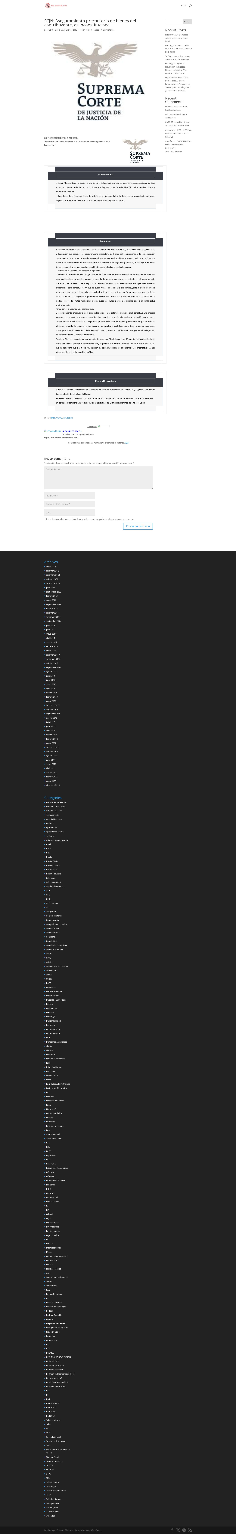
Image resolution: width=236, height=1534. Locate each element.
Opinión (49, 1281)
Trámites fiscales (53, 1499)
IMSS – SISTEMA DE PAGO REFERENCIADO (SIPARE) (178, 133)
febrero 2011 (52, 776)
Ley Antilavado (52, 1226)
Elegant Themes (65, 1530)
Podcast (49, 1311)
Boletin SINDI (52, 861)
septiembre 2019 (53, 604)
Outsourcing (51, 1285)
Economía (50, 1054)
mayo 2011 (51, 764)
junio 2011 (50, 760)
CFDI (48, 899)
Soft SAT (50, 1465)
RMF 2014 (50, 1411)
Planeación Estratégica (56, 1306)
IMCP (48, 1151)
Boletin (49, 857)
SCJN (48, 1432)
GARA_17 (169, 122)
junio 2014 (50, 629)
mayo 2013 (51, 684)
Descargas (51, 1016)
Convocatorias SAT (54, 949)
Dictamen (50, 1025)
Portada (49, 1319)
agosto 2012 (51, 718)
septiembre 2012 (53, 713)
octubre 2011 (52, 751)
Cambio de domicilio (55, 886)
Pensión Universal (54, 1302)
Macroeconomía (53, 1247)
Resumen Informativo (55, 1386)
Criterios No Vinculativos (57, 966)
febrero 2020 (52, 596)
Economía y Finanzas (55, 1058)
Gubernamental (53, 1134)
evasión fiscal (52, 1075)
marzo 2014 (51, 642)
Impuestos (51, 1155)
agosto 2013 (51, 671)
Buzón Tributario (53, 873)
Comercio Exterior (54, 915)
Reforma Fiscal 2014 (55, 1365)
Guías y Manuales (54, 1138)
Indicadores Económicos (57, 1168)
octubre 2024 (52, 579)
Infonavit (50, 1176)
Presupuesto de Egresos (57, 1327)
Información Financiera (56, 1180)
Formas (49, 1117)
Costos (49, 953)
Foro (48, 1130)
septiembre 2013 (53, 667)
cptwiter (49, 962)
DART (48, 983)
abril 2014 (50, 638)
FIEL (48, 1092)
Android (49, 823)
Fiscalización (51, 1109)
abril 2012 (50, 730)
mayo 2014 (51, 634)
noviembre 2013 (53, 659)
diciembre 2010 (53, 785)
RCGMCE (50, 1353)
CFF (48, 907)
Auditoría (50, 836)
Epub (48, 1063)
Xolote (168, 114)
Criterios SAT (52, 970)
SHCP (48, 1445)
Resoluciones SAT (54, 1378)
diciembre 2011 (53, 747)
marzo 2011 (51, 772)
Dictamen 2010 (53, 1029)
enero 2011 (51, 781)
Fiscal (48, 1105)
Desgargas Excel (53, 1021)
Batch (48, 844)
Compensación (52, 920)
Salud (48, 1424)
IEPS (48, 1142)
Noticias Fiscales (53, 1268)
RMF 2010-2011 (53, 1403)
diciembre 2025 (53, 570)
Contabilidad (51, 941)
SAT (48, 1428)
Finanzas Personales (55, 1100)
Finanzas (50, 1096)
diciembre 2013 (53, 655)
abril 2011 (50, 768)
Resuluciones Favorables (57, 1382)
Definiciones (51, 1008)
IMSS (48, 1159)
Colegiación (51, 911)
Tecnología (51, 1486)
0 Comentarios (107, 30)
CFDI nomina (52, 903)
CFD (48, 894)
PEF (48, 1298)
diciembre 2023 (53, 583)
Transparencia (52, 1503)
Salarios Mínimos (53, 1420)
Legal (48, 1218)
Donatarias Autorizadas (56, 1042)
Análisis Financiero (54, 819)
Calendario (51, 878)
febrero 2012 (52, 739)
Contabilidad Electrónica (56, 945)
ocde (48, 1273)
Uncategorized (52, 1507)
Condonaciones (53, 932)
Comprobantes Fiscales (56, 924)
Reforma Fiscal (52, 1361)
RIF (47, 1395)
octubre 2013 (52, 663)
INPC (48, 1189)
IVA (47, 1210)
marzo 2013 (51, 692)
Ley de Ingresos (53, 1231)
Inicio (183, 6)
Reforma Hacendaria (55, 1369)
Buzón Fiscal (51, 869)
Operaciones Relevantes (57, 1277)
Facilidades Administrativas (58, 1084)
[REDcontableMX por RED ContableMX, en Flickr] (52, 431)
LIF (47, 1239)
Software (50, 1469)
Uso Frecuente (52, 1511)
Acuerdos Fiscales (54, 810)
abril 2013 (50, 688)
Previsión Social (53, 1332)
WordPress (96, 1530)
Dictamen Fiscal (53, 1033)
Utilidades (50, 1515)
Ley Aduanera (52, 1222)
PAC (48, 1289)
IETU (48, 1147)
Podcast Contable (54, 1315)
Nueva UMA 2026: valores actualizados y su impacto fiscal (176, 38)
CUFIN (49, 974)
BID (48, 852)
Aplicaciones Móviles (55, 831)
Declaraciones (52, 995)
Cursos (49, 978)
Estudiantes (51, 1071)
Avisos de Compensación (57, 840)
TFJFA (48, 1494)
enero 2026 (51, 566)
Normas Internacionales (56, 1256)
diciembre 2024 (53, 575)
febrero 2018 (52, 608)
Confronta (50, 936)
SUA (48, 1478)
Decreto (49, 1004)
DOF (48, 1037)
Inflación (50, 1172)
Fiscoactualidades (54, 1113)
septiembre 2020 (53, 591)
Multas (49, 1252)
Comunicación (52, 928)
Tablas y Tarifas (53, 1482)
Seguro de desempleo (56, 1441)
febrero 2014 (52, 646)
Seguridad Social (53, 1437)
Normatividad (52, 1260)
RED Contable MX (56, 30)
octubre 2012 (52, 709)
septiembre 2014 (53, 621)
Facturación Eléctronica (56, 1088)
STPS (48, 1473)
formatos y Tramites (55, 1126)
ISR (47, 1205)
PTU (48, 1348)
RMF (48, 1399)
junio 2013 (50, 680)
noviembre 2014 (53, 617)
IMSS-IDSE (51, 1163)
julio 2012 (50, 722)
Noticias (49, 1264)
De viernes (51, 987)
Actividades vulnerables (56, 802)
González (169, 141)
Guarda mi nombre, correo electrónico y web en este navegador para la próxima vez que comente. (91, 519)
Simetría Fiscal (52, 1457)
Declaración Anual (54, 991)
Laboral (49, 1214)
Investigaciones (53, 1201)
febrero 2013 (52, 697)
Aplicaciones (51, 827)
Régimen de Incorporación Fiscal (60, 1374)
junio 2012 (50, 726)
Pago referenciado (54, 1294)
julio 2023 (50, 587)
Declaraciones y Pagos (56, 1000)
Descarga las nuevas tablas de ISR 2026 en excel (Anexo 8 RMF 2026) (178, 48)
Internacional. (52, 1197)
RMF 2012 (50, 1407)
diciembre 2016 (53, 612)
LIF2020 (49, 1243)
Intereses (50, 1193)
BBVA (48, 848)
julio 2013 (50, 676)
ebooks (49, 1050)
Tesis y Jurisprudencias (89, 30)
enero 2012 (51, 743)
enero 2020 (51, 600)
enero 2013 (51, 701)
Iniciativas (50, 1184)
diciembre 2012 (53, 705)
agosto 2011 (51, 755)
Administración (52, 815)
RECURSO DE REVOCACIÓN (58, 1357)
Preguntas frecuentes (55, 1323)
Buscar (187, 21)
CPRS (48, 957)
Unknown (169, 130)
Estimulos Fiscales (54, 1067)
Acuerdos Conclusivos (56, 806)
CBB (48, 890)
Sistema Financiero (54, 1461)
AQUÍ (126, 442)
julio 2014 (50, 625)
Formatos (50, 1121)
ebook (49, 1046)
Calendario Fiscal (53, 882)
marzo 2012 (51, 734)
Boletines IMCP (53, 865)
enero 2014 (51, 650)
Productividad (52, 1340)
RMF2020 (50, 1416)
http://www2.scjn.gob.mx (62, 417)
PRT (48, 1344)
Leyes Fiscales (52, 1235)
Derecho (50, 1012)
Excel (48, 1079)
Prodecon (50, 1336)
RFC (48, 1390)
